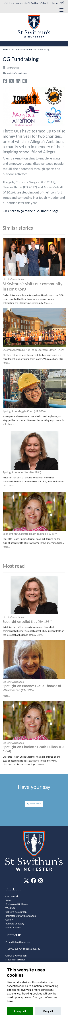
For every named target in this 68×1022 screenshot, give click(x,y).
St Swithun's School (38, 3)
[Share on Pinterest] (24, 82)
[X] (26, 882)
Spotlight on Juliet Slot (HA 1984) (22, 472)
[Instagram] (40, 882)
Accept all (20, 1011)
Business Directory (14, 923)
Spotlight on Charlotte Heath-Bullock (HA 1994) (30, 534)
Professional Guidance (16, 904)
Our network (11, 896)
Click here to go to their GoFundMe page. (31, 211)
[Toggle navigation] (61, 10)
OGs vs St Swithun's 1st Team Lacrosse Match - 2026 (33, 350)
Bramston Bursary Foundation (20, 916)
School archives (13, 927)
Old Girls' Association (21, 49)
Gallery (9, 920)
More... (48, 303)
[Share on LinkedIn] (18, 82)
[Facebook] (33, 882)
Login (54, 3)
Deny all (48, 1011)
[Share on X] (11, 82)
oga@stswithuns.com (19, 942)
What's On (10, 908)
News (5, 49)
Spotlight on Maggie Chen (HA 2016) (24, 411)
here (10, 1001)
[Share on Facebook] (5, 82)
